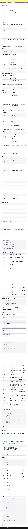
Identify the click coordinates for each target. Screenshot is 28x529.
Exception (13, 81)
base (3, 10)
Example (4, 496)
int (12, 362)
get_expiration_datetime (6, 168)
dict (12, 78)
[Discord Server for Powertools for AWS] (23, 527)
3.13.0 (16, 2)
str (11, 62)
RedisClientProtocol (5, 336)
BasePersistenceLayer (5, 24)
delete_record (4, 37)
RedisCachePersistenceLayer (6, 334)
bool (13, 176)
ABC (4, 30)
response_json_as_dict (6, 170)
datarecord (4, 12)
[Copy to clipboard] (25, 71)
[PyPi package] (25, 527)
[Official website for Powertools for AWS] (24, 527)
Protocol (5, 430)
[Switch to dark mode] (24, 2)
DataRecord (4, 153)
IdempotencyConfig (13, 59)
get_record (4, 39)
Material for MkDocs (6, 528)
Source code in (12, 46)
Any (16, 95)
